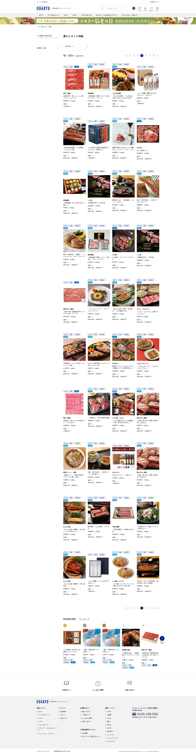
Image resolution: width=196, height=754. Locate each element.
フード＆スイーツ (53, 15)
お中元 (109, 711)
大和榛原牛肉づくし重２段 (145, 257)
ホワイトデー (111, 741)
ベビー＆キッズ (86, 15)
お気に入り (63, 718)
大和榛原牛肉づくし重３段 (96, 203)
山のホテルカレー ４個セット (122, 475)
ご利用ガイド (154, 2)
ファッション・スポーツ (129, 15)
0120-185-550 (147, 714)
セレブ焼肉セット (142, 150)
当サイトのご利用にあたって (91, 736)
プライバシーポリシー (43, 751)
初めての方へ (86, 711)
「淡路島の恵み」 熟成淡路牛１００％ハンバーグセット (130, 655)
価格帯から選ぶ (42, 48)
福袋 (108, 721)
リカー (66, 15)
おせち (109, 718)
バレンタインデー (112, 738)
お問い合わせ (86, 721)
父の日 (109, 728)
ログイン (63, 715)
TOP (38, 26)
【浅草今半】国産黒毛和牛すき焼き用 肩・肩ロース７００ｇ (150, 655)
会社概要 (85, 733)
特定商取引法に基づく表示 (62, 751)
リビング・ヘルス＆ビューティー (106, 15)
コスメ (74, 15)
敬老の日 (110, 731)
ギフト (41, 15)
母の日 (109, 725)
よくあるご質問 (87, 718)
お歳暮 (109, 715)
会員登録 (63, 711)
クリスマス (110, 735)
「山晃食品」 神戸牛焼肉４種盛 (98, 418)
